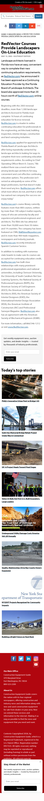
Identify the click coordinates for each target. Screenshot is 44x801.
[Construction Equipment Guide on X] (21, 660)
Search (38, 16)
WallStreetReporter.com (29, 232)
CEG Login (38, 2)
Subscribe (10, 359)
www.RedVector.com (18, 326)
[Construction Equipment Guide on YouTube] (36, 666)
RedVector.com (12, 76)
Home (3, 34)
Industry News (14, 34)
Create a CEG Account (23, 2)
